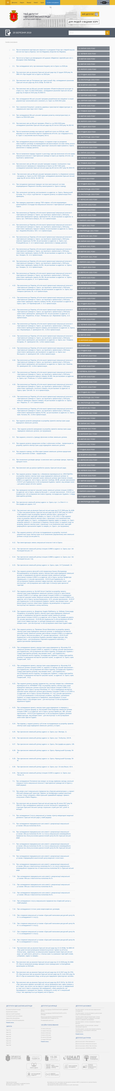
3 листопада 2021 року (88, 231)
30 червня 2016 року (87, 470)
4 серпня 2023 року (86, 210)
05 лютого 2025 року (87, 121)
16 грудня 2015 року (87, 496)
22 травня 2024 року (87, 163)
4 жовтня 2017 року (87, 408)
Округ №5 (8, 1038)
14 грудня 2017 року (87, 392)
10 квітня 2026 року (86, 64)
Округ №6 (8, 1041)
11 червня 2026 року (87, 54)
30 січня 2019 (84, 345)
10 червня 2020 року (87, 283)
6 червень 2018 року (87, 371)
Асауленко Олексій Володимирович (15, 1020)
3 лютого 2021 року (86, 262)
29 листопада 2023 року (88, 189)
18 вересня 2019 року (87, 314)
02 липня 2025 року (86, 106)
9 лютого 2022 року (86, 220)
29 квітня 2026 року (86, 59)
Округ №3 (8, 1034)
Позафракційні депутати (47, 1020)
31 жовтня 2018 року (87, 356)
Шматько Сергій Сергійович (13, 1014)
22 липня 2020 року (86, 278)
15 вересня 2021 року (87, 236)
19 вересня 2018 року (87, 361)
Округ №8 (8, 1045)
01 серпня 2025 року (87, 100)
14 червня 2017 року (87, 429)
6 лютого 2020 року (86, 298)
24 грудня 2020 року (87, 267)
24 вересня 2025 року (87, 90)
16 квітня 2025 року (86, 116)
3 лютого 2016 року (86, 491)
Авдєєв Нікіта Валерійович (13, 1018)
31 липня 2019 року (86, 319)
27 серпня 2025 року (87, 95)
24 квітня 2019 (84, 335)
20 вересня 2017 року (87, 413)
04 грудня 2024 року (87, 132)
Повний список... (10, 1022)
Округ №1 (8, 1030)
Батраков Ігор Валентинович (13, 1009)
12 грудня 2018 (84, 351)
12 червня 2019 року (87, 324)
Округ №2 (8, 1032)
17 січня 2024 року (86, 179)
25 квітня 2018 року (86, 377)
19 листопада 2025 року (88, 80)
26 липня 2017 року (86, 423)
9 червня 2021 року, (86, 246)
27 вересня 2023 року (87, 199)
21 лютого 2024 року (87, 173)
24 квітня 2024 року (86, 168)
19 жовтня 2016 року (87, 455)
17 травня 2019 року (87, 330)
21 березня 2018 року (87, 382)
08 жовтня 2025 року (87, 85)
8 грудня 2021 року (86, 225)
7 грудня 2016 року (86, 449)
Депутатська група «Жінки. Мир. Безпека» (86, 1046)
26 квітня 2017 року (86, 439)
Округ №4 (8, 1036)
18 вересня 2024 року (87, 147)
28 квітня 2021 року (86, 252)
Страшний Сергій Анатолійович (14, 1016)
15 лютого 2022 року (87, 215)
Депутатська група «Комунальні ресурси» (86, 1043)
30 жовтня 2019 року (87, 309)
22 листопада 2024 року (88, 137)
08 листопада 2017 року (88, 397)
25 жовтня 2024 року (87, 142)
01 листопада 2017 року (88, 403)
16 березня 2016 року (87, 486)
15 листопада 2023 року (88, 194)
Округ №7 (8, 1043)
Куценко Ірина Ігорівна (12, 1011)
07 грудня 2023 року (87, 184)
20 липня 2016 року (86, 465)
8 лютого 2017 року (86, 444)
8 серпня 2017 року (86, 418)
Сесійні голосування (11, 42)
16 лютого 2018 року (87, 387)
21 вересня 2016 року (87, 460)
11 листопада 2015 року (88, 502)
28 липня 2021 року (86, 241)
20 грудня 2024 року (87, 127)
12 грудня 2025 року (87, 74)
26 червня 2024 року (87, 158)
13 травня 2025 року (87, 111)
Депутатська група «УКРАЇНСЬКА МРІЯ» (86, 1048)
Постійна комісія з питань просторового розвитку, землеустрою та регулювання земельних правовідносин (88, 1030)
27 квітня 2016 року (86, 481)
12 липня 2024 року (86, 153)
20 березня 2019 (85, 340)
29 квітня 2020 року (86, 288)
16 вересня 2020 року (87, 272)
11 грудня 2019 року (87, 304)
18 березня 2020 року (87, 293)
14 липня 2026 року (86, 48)
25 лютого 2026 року (87, 69)
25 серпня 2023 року (87, 205)
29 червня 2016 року (87, 476)
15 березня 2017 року (87, 434)
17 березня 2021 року (87, 257)
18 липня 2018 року (86, 366)
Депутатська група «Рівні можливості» (85, 1041)
